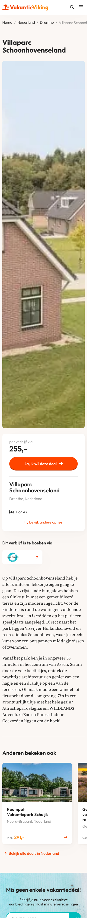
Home (7, 22)
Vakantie (29, 7)
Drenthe (47, 22)
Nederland (26, 22)
